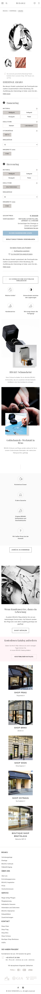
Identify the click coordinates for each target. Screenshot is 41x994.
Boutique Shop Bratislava (9, 939)
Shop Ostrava (6, 936)
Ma (2, 867)
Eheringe (13, 11)
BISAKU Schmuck (7, 864)
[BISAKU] (20, 3)
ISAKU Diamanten (8, 911)
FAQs (3, 886)
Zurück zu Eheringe (21, 550)
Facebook (18, 988)
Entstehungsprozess (8, 879)
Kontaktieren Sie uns (31, 228)
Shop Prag (4, 929)
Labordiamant (29, 126)
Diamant (11, 126)
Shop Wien (5, 926)
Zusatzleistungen (7, 917)
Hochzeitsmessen (7, 889)
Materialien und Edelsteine (10, 908)
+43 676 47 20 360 (13, 958)
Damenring (13, 102)
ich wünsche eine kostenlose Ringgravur (21, 280)
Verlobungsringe (6, 857)
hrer (9, 914)
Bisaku (5, 11)
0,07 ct (7, 135)
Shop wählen (20, 630)
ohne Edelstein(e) (11, 187)
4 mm (7, 154)
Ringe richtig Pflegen (8, 898)
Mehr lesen (6, 94)
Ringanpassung (6, 901)
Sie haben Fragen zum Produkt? (20, 248)
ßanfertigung (8, 867)
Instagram (23, 988)
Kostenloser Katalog (24, 657)
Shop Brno (4, 933)
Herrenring (13, 164)
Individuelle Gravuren (8, 904)
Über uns (4, 876)
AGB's (3, 943)
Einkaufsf (4, 914)
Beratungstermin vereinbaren (20, 239)
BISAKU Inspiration (7, 882)
